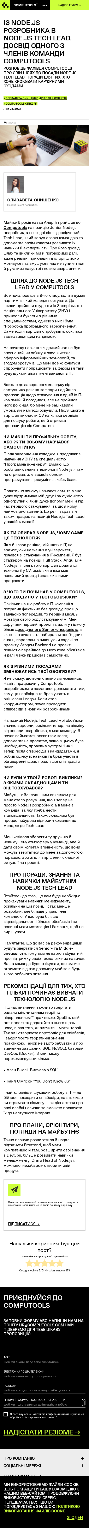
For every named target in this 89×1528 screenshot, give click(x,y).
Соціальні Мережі (22, 1465)
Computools (15, 227)
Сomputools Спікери (21, 103)
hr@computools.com (41, 1324)
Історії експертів (54, 98)
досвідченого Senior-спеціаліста (46, 629)
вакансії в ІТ (60, 373)
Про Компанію (19, 1458)
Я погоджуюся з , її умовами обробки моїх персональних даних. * (47, 1415)
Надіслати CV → (69, 5)
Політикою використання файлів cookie (42, 1508)
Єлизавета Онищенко (22, 98)
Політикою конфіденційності (50, 1414)
